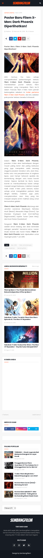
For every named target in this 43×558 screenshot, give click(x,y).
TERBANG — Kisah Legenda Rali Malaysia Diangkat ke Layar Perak (27, 454)
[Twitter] (15, 38)
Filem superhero (10, 248)
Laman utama (9, 13)
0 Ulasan (31, 31)
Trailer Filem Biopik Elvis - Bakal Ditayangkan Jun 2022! (26, 475)
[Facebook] (11, 38)
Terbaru (6, 415)
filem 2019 (18, 13)
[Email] (24, 38)
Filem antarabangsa (25, 245)
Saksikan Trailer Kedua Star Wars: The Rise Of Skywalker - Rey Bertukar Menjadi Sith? (21, 346)
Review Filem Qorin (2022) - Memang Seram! (25, 484)
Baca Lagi (35, 266)
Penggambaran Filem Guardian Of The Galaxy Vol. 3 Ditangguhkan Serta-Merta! (26, 465)
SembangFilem (21, 248)
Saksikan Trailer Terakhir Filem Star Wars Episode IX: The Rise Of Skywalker (21, 318)
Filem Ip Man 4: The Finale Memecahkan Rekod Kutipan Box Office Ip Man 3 (20, 291)
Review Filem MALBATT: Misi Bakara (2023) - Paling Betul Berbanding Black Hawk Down (26, 494)
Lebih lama (36, 415)
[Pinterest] (19, 38)
